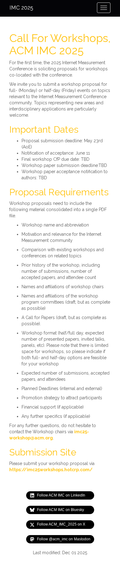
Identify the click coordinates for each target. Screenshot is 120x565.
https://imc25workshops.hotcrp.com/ (51, 469)
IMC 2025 (21, 7)
